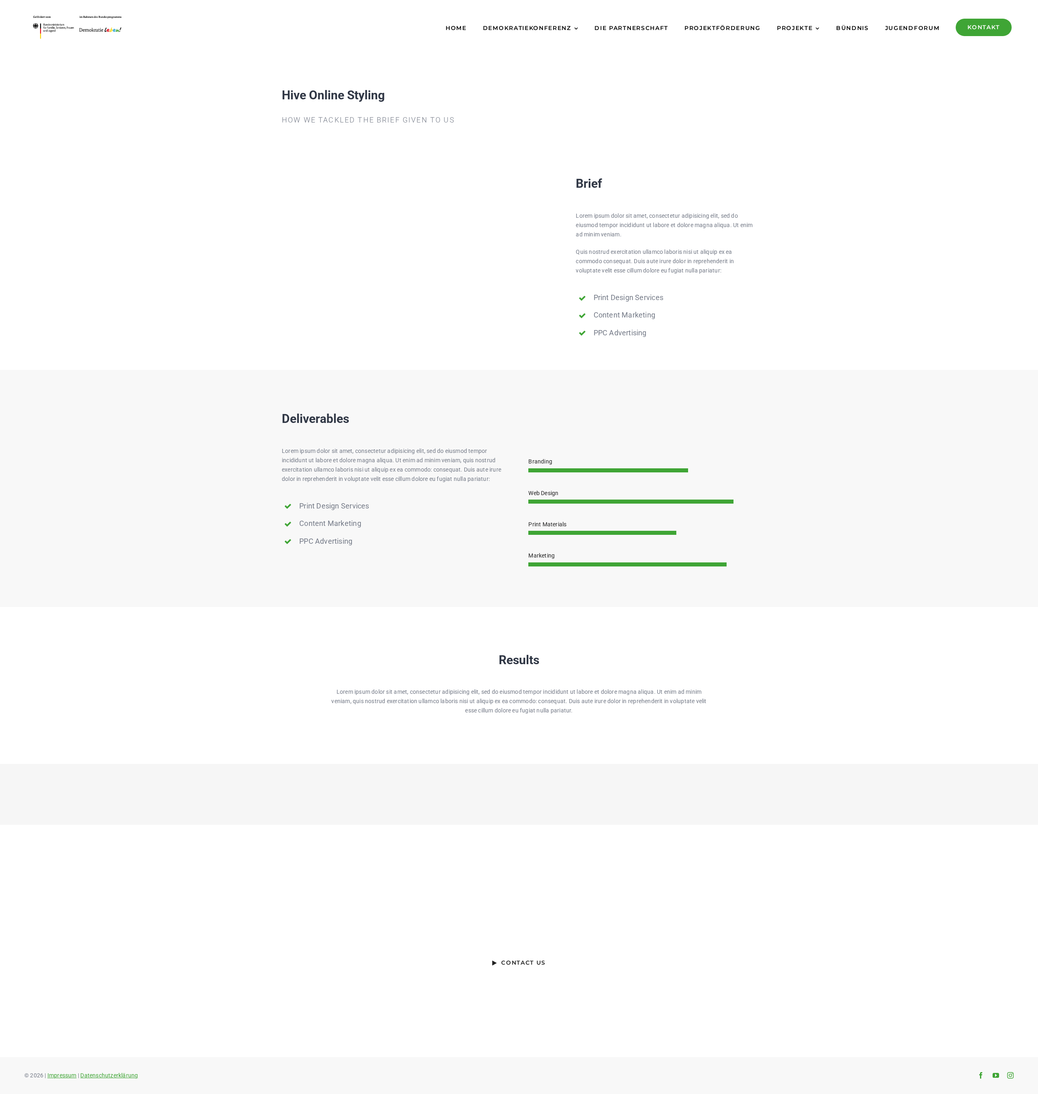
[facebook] (981, 1075)
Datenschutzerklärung (109, 1075)
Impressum (62, 1075)
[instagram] (1010, 1075)
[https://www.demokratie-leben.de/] (149, 27)
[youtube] (996, 1075)
